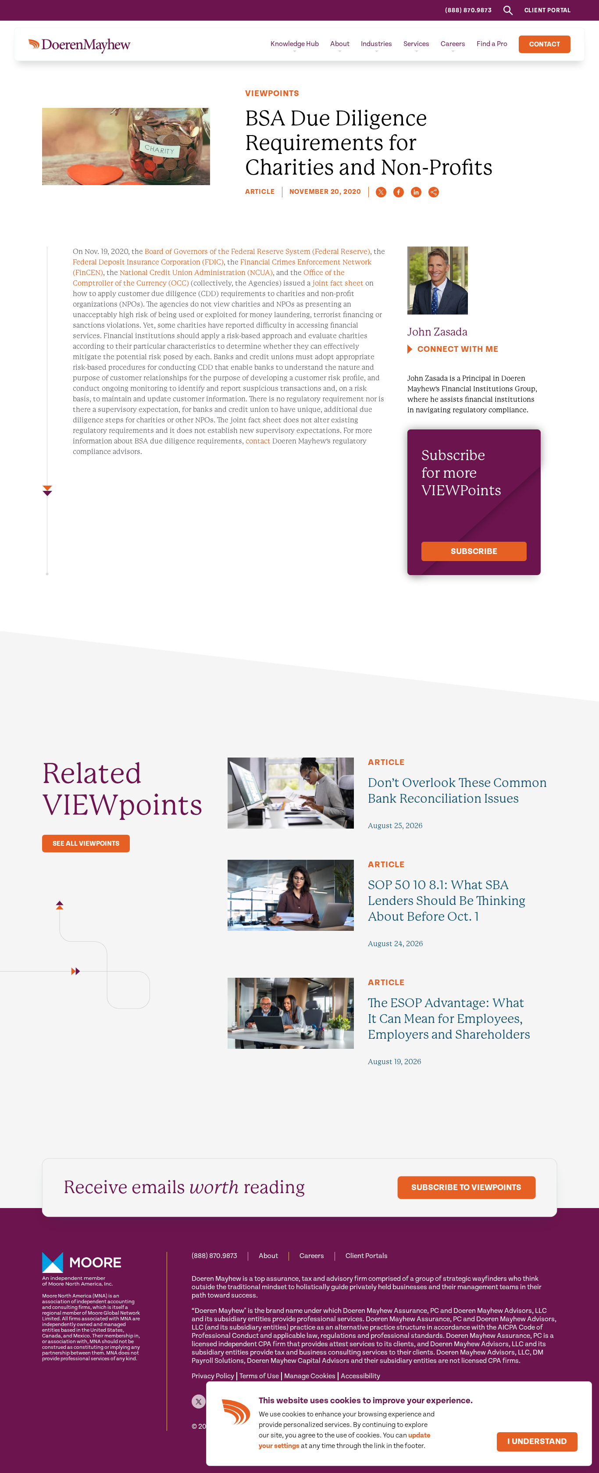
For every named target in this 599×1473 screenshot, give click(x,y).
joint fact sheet (338, 283)
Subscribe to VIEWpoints (466, 1188)
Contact (544, 44)
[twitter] (381, 192)
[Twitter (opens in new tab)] (199, 1401)
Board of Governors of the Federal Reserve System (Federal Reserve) (257, 251)
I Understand (537, 1442)
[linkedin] (416, 192)
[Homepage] (80, 44)
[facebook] (398, 192)
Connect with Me (458, 349)
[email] (433, 192)
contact (258, 441)
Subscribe (474, 552)
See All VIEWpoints (86, 844)
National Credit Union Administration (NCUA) (196, 272)
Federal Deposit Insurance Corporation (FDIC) (148, 262)
